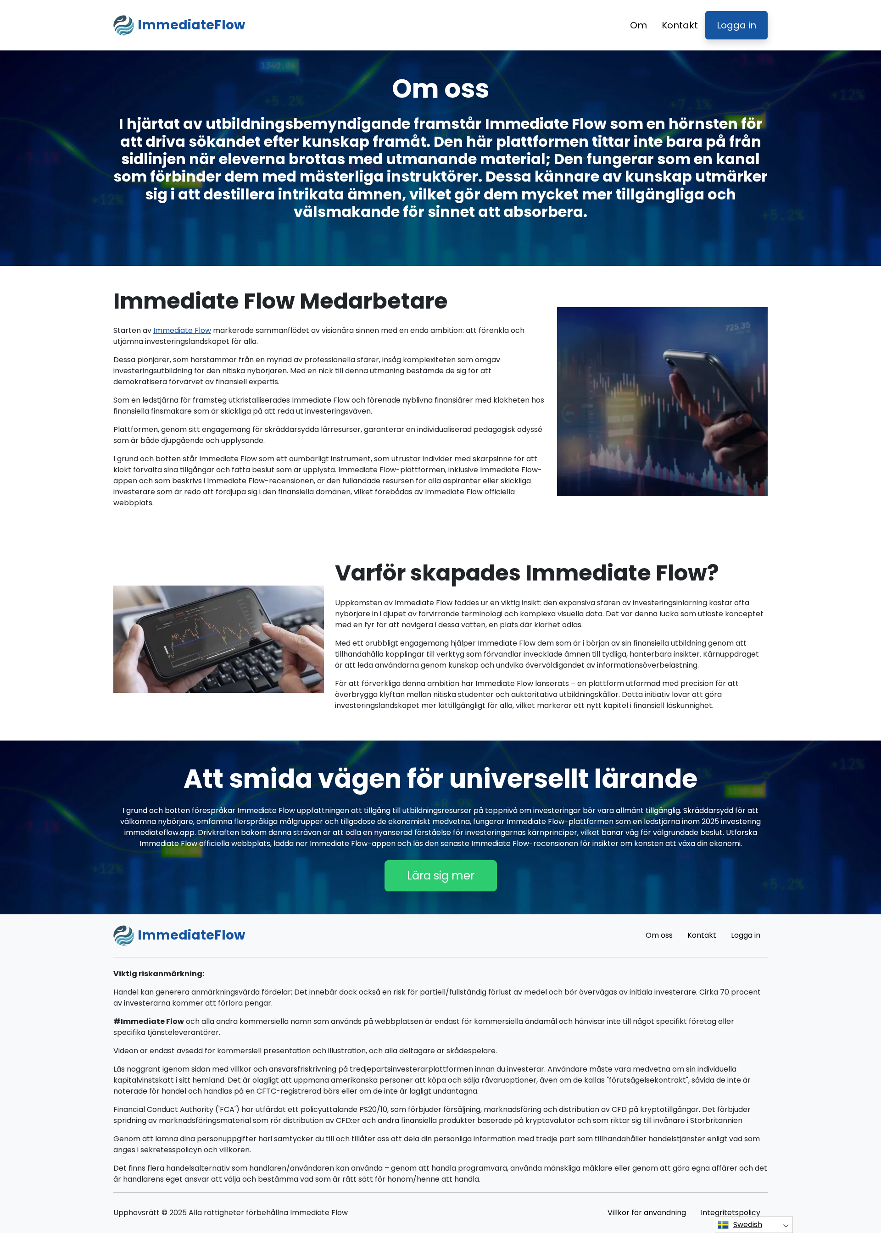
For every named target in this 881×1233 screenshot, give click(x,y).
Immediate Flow (182, 330)
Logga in (736, 25)
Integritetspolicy (730, 1212)
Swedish (747, 1224)
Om (638, 25)
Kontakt (680, 25)
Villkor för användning (647, 1212)
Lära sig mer (440, 875)
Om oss (659, 935)
